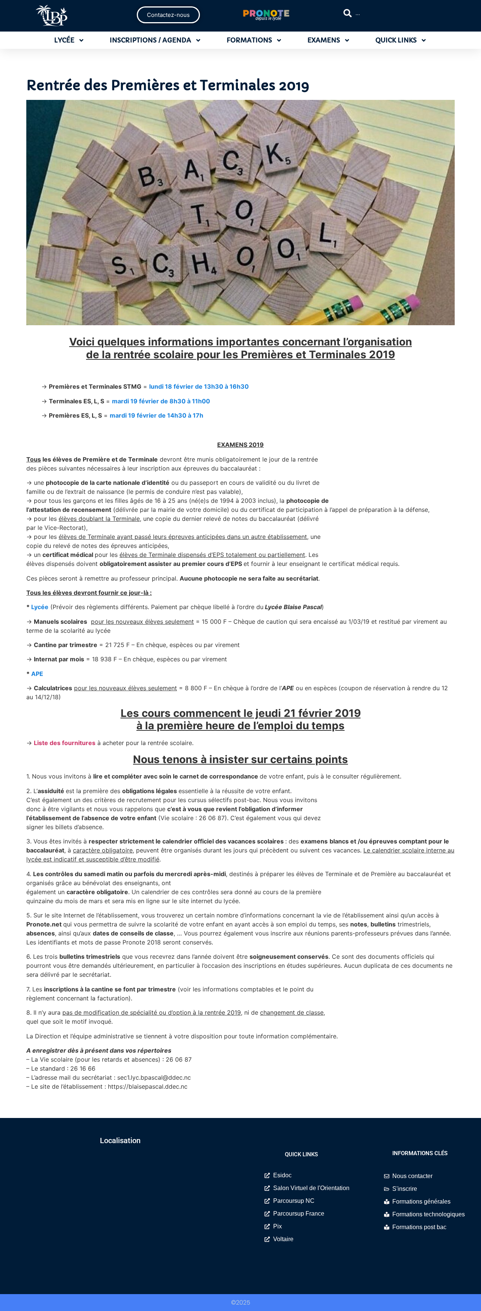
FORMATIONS (249, 40)
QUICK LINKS (396, 40)
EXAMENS (323, 40)
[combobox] (396, 13)
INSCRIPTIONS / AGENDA (150, 40)
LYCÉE (64, 40)
